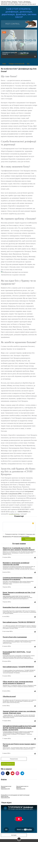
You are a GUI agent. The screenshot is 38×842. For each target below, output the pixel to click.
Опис (4, 64)
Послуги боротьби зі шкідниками (15, 637)
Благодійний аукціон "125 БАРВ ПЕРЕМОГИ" (18, 667)
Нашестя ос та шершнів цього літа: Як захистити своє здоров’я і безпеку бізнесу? (19, 549)
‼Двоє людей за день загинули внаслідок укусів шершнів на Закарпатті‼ (18, 682)
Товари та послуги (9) (16, 64)
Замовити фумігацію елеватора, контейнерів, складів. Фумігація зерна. (19, 712)
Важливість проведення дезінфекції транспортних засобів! (16, 563)
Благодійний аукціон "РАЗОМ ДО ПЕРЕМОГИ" (19, 622)
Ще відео (14, 835)
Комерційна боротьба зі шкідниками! (16, 607)
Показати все (14, 759)
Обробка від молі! (9, 696)
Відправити (28, 539)
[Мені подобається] (35, 557)
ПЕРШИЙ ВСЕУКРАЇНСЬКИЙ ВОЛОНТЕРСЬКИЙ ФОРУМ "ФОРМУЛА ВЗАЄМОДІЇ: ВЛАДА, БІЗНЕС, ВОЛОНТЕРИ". (19, 728)
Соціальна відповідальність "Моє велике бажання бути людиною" (17, 578)
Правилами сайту (30, 534)
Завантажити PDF (5, 788)
